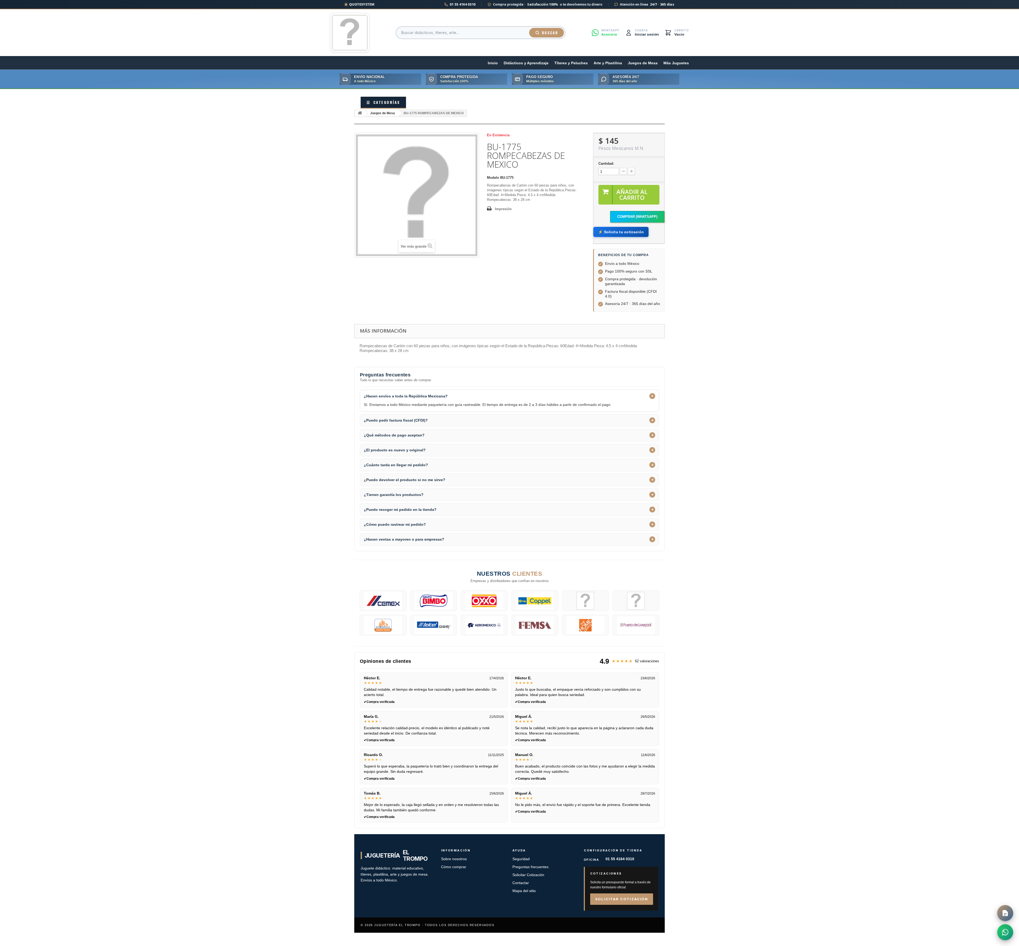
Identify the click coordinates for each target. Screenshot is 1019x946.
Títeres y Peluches (571, 63)
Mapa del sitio (524, 891)
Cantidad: (606, 164)
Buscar (550, 32)
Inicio (493, 63)
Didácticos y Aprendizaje (526, 63)
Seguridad (521, 859)
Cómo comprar (453, 867)
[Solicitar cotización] (1005, 913)
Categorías (383, 102)
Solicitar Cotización (528, 875)
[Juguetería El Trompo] (349, 32)
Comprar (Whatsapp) (637, 217)
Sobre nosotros (454, 859)
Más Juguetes (676, 63)
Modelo (493, 178)
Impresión (503, 209)
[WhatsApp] (1005, 932)
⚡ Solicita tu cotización (621, 232)
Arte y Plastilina (608, 63)
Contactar (520, 883)
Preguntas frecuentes (530, 867)
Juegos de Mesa (643, 63)
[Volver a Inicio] (360, 113)
